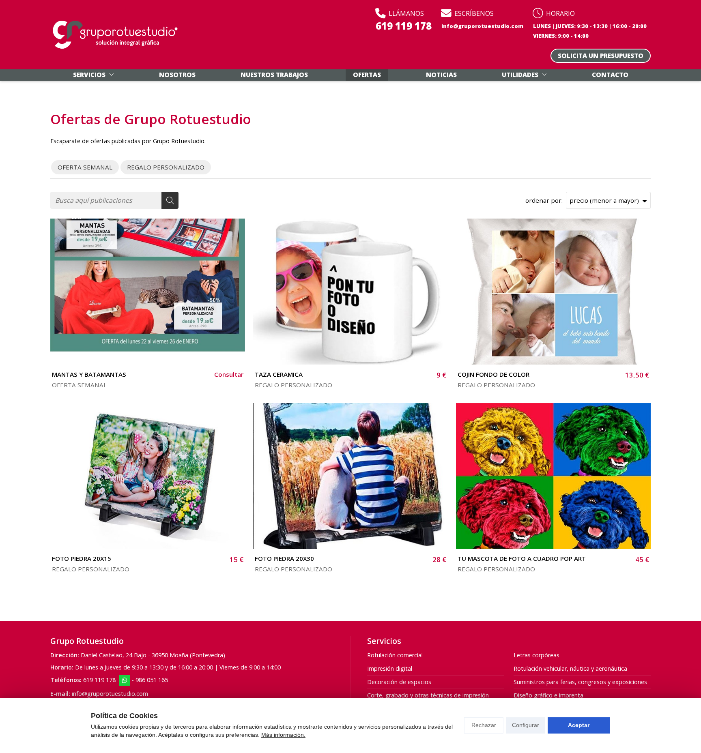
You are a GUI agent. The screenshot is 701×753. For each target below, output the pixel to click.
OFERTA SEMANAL (79, 385)
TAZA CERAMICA (279, 374)
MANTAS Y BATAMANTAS (89, 374)
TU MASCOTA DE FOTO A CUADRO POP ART (522, 558)
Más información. (283, 735)
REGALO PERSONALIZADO (293, 385)
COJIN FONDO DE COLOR (493, 374)
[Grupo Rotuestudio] (115, 35)
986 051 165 (151, 680)
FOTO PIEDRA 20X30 (284, 558)
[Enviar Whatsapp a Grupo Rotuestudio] (124, 680)
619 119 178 (99, 680)
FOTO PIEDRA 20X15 (81, 558)
